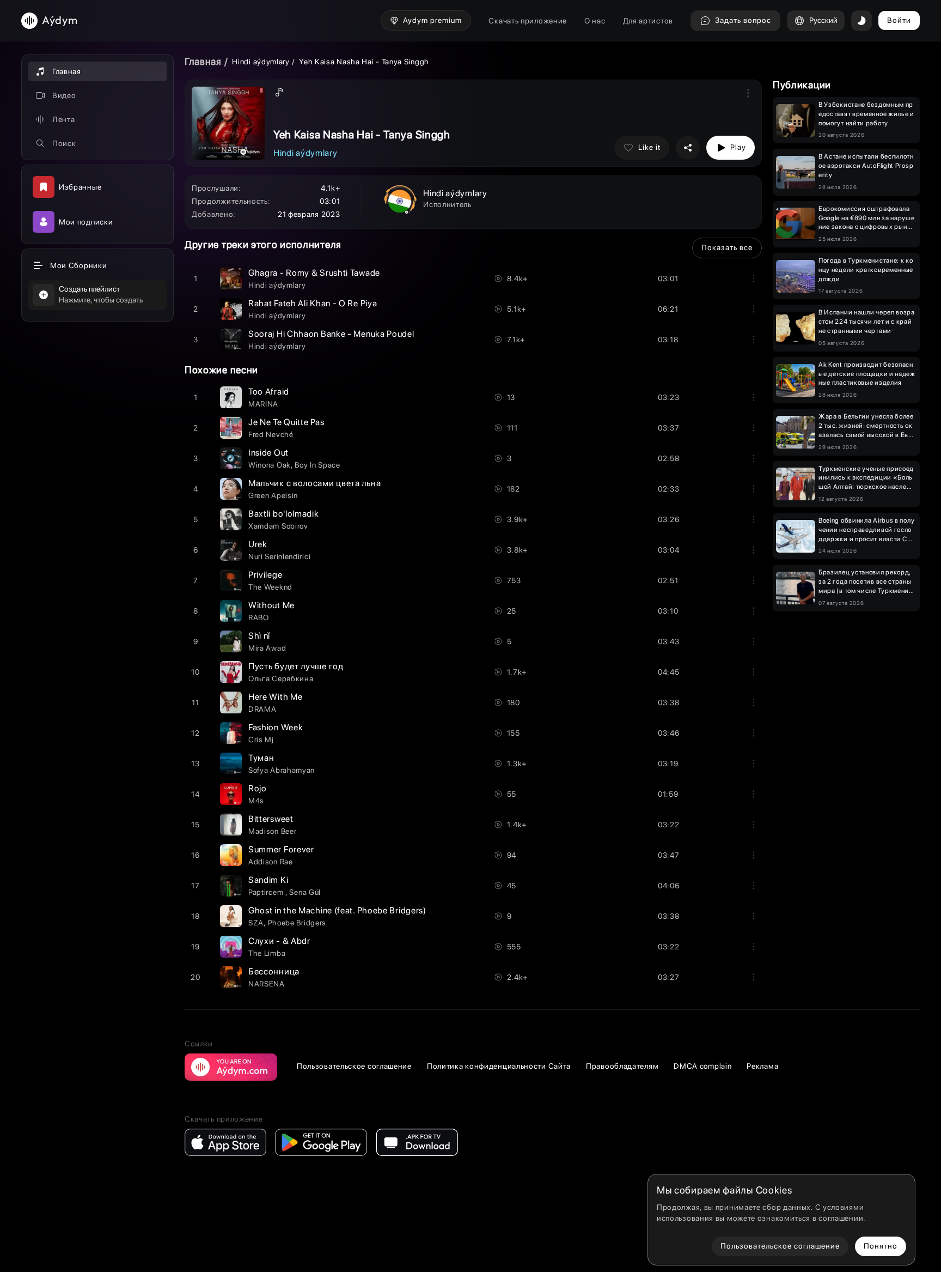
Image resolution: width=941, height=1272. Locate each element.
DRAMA (262, 709)
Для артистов (648, 20)
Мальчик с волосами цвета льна (314, 483)
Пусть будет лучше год (296, 666)
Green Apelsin (273, 495)
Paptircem (266, 892)
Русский (823, 20)
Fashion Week (275, 727)
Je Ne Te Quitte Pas (286, 422)
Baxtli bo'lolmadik (283, 513)
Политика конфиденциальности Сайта (499, 1066)
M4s (256, 800)
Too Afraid (268, 391)
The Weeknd (270, 587)
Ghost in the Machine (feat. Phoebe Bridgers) (337, 910)
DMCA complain (702, 1066)
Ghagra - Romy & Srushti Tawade (314, 273)
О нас (595, 20)
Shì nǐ (259, 636)
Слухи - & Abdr (279, 941)
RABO (258, 617)
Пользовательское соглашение (354, 1066)
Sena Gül (305, 892)
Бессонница (274, 971)
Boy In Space (317, 465)
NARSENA (266, 983)
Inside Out (268, 452)
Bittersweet (271, 819)
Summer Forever (281, 849)
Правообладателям (622, 1066)
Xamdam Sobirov (278, 526)
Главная (203, 61)
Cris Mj (261, 739)
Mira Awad (267, 648)
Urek (257, 544)
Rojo (257, 788)
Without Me (271, 605)
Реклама (762, 1066)
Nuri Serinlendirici (279, 556)
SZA (256, 922)
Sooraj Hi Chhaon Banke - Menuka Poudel (331, 334)
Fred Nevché (271, 434)
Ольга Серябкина (281, 678)
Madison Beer (272, 831)
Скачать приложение (527, 20)
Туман (261, 758)
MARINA (263, 403)
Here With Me (275, 697)
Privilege (265, 575)
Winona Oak (269, 465)
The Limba (266, 953)
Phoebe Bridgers (297, 922)
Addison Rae (270, 861)
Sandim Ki (268, 880)
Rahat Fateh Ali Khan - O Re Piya (312, 303)
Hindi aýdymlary (261, 61)
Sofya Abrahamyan (281, 770)
